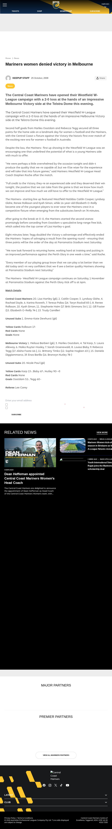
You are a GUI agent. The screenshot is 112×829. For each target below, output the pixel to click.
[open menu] (5, 5)
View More (102, 432)
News (16, 58)
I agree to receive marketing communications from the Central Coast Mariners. (47, 408)
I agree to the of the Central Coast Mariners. (37, 404)
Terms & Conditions (25, 818)
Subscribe (16, 415)
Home (8, 58)
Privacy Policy (28, 404)
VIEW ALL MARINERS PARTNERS (56, 755)
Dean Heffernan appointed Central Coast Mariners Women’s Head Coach (29, 478)
